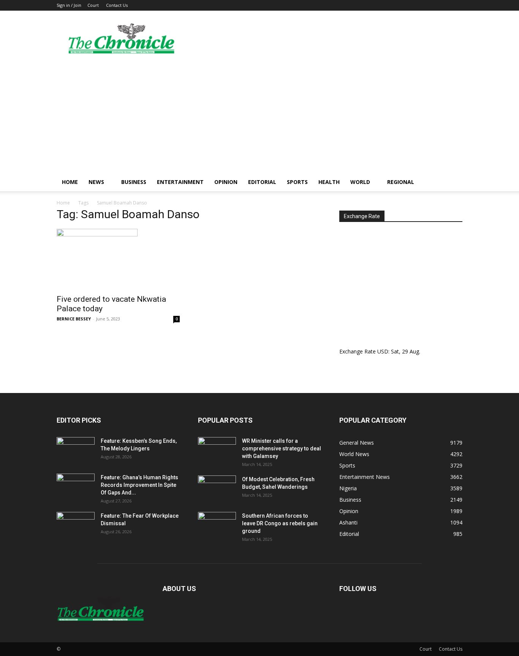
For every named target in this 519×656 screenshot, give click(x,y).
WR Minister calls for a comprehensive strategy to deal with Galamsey (281, 448)
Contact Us (117, 5)
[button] (453, 182)
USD (382, 351)
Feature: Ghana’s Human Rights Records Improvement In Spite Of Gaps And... (139, 485)
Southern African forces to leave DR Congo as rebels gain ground (280, 523)
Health (329, 181)
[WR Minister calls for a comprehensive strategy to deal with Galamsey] (217, 450)
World (360, 181)
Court (93, 5)
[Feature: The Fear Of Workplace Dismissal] (76, 525)
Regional (400, 181)
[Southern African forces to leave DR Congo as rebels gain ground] (217, 525)
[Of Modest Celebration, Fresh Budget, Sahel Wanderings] (217, 488)
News (96, 181)
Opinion (225, 181)
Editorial (262, 181)
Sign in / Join (69, 5)
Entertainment (180, 181)
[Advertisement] (259, 116)
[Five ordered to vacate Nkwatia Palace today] (118, 259)
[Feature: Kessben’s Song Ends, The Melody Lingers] (76, 450)
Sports (297, 181)
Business (133, 181)
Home (70, 181)
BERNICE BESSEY (74, 319)
